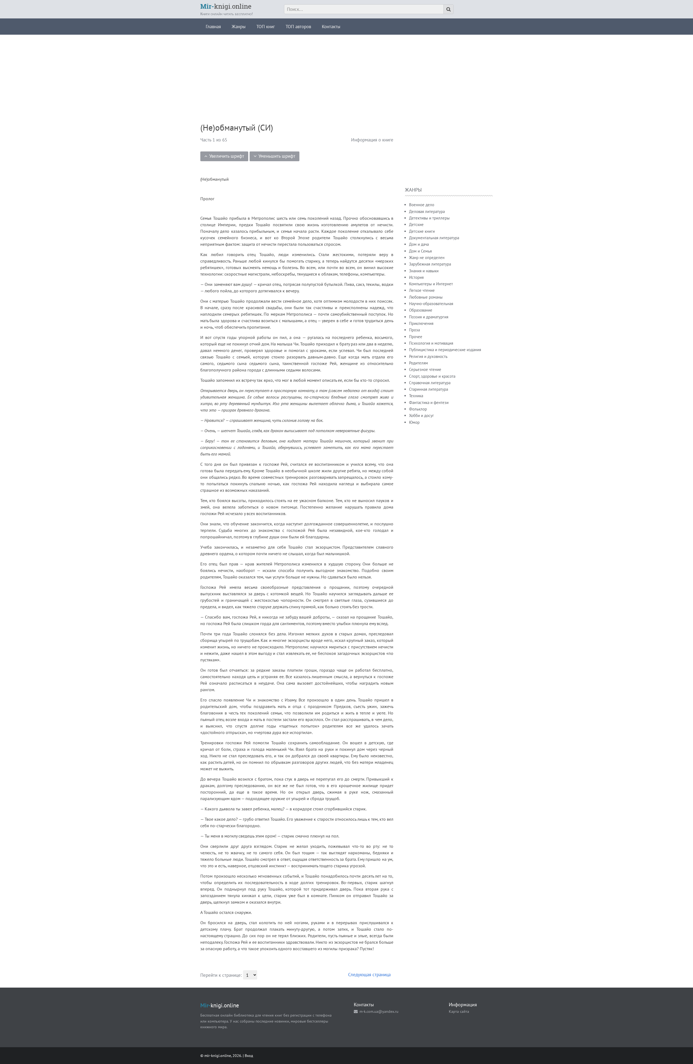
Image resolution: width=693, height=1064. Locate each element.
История (416, 277)
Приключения (421, 323)
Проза (414, 329)
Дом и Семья (420, 251)
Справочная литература (429, 382)
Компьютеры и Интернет (431, 283)
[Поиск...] (448, 9)
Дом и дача (419, 244)
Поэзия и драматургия (428, 316)
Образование (420, 310)
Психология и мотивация (431, 343)
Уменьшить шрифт (277, 156)
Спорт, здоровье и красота (432, 376)
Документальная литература (434, 237)
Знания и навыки (424, 270)
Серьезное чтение (425, 369)
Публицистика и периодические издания (445, 349)
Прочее (415, 336)
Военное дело (421, 204)
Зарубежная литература (430, 264)
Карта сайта (459, 1011)
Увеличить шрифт (226, 156)
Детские (416, 224)
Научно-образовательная (431, 303)
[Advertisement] (346, 73)
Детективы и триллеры (429, 218)
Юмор (414, 422)
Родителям (418, 363)
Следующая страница (369, 975)
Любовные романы (426, 297)
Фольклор (418, 409)
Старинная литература (428, 389)
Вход (249, 1055)
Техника (416, 395)
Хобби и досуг (421, 415)
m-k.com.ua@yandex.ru (378, 1011)
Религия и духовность (428, 356)
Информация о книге (372, 140)
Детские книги (422, 231)
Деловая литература (427, 211)
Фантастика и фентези (429, 402)
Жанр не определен (426, 257)
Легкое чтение (422, 290)
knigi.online (225, 6)
